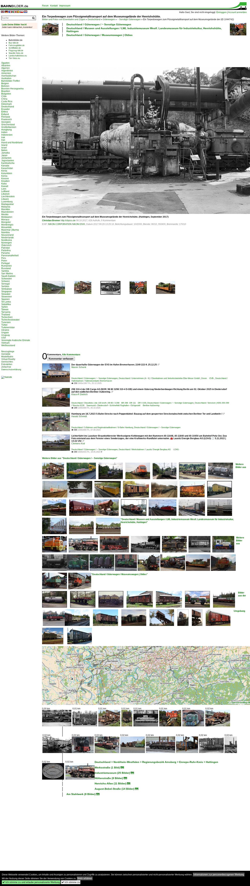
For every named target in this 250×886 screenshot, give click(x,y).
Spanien (5, 299)
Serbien (5, 286)
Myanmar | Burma (10, 230)
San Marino (7, 273)
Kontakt (54, 5)
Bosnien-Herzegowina (12, 88)
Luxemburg (7, 201)
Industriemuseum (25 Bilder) (112, 772)
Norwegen (6, 242)
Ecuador (5, 109)
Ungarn (5, 332)
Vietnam (5, 343)
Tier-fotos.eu (14, 58)
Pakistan (5, 248)
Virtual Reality (8, 359)
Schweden (6, 278)
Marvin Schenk (78, 367)
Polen (4, 260)
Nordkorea (6, 240)
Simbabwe (6, 289)
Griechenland (8, 124)
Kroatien (5, 181)
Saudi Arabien (8, 276)
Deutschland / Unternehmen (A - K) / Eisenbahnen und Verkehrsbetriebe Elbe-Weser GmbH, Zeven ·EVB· (166, 378)
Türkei (4, 325)
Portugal (5, 263)
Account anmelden (237, 12)
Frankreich (6, 119)
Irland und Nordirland (12, 142)
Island (4, 145)
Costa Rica (6, 101)
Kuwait (4, 186)
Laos (3, 188)
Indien (4, 132)
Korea (4, 176)
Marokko (5, 209)
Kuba (4, 183)
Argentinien (7, 70)
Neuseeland (7, 235)
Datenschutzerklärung (11, 369)
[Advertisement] (136, 51)
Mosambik (6, 227)
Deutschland (94, 19)
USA (3, 337)
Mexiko (4, 214)
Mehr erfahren (84, 878)
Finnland (5, 117)
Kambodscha (7, 163)
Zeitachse (6, 367)
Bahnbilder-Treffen (10, 81)
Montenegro (7, 224)
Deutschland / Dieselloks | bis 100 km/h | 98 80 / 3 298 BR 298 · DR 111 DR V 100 (108, 403)
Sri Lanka (6, 301)
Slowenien (6, 296)
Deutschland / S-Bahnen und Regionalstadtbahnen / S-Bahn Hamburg (102, 427)
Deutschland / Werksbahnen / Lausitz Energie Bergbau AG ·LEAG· (149, 449)
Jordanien (6, 158)
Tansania (5, 312)
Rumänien (6, 266)
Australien (6, 78)
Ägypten (5, 63)
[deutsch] (6, 12)
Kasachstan (7, 168)
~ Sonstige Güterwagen (129, 19)
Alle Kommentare (71, 354)
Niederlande (7, 237)
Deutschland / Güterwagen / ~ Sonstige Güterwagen (98, 24)
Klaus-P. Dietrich (79, 394)
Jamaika (5, 153)
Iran (3, 140)
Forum (45, 5)
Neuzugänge (7, 351)
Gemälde (5, 354)
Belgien (5, 83)
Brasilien (5, 91)
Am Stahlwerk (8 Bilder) (81, 794)
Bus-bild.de (13, 43)
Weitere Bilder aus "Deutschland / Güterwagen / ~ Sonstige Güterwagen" (79, 458)
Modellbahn (7, 356)
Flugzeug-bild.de (16, 50)
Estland (5, 114)
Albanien (5, 65)
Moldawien (6, 217)
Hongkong (6, 129)
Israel (4, 147)
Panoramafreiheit (9, 255)
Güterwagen (109, 19)
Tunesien (6, 322)
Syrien (4, 307)
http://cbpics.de (68, 220)
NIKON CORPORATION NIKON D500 (66, 224)
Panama (5, 253)
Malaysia (5, 206)
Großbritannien (8, 127)
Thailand (5, 314)
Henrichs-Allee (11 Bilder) (110, 783)
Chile (4, 96)
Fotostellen (6, 364)
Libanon (5, 194)
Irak (3, 137)
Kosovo (5, 178)
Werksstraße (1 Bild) (107, 767)
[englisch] (2, 12)
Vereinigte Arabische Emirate (15, 340)
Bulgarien (6, 93)
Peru (3, 258)
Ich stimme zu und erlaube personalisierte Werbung (31, 882)
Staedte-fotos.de (16, 53)
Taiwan (4, 309)
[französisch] (10, 12)
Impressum (64, 5)
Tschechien (7, 317)
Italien (4, 150)
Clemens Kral (78, 443)
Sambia (5, 271)
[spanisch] (18, 12)
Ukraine (5, 330)
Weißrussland (8, 345)
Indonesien (6, 135)
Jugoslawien (7, 160)
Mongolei (6, 222)
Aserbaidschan (8, 75)
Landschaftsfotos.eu (18, 55)
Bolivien (5, 86)
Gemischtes (7, 361)
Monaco (5, 219)
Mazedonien (7, 212)
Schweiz (5, 281)
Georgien (6, 122)
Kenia (4, 170)
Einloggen (221, 12)
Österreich (6, 245)
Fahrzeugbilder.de (17, 45)
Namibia (5, 232)
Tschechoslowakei (10, 319)
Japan (4, 155)
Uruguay (5, 335)
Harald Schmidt (79, 416)
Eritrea (4, 111)
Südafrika (6, 304)
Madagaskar (7, 204)
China (4, 99)
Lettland (5, 191)
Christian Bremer (51, 220)
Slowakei (5, 294)
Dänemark (6, 104)
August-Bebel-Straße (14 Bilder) (114, 788)
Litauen (5, 199)
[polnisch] (21, 12)
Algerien (5, 68)
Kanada (5, 165)
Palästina (6, 250)
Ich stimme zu (70, 882)
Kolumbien (6, 173)
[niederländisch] (25, 12)
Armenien (6, 73)
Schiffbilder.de (15, 48)
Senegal (5, 283)
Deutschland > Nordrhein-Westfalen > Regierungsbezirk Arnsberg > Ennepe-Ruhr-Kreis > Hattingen (156, 762)
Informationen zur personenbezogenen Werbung (218, 874)
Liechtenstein (8, 196)
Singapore (6, 291)
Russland (6, 268)
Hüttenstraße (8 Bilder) (109, 778)
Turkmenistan (8, 327)
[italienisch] (14, 12)
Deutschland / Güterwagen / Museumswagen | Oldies (99, 35)
